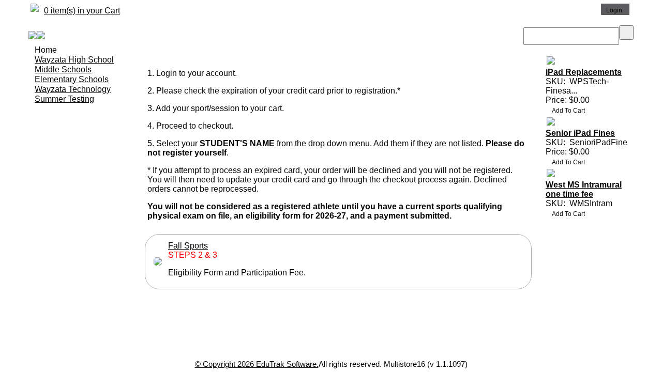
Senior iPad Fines (580, 133)
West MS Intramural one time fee (584, 189)
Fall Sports (188, 245)
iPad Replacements (584, 72)
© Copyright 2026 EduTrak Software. (257, 364)
